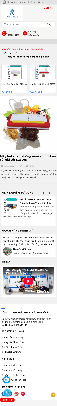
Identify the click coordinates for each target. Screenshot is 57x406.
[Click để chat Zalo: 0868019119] (6, 379)
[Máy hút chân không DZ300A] (14, 72)
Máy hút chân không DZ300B (42, 84)
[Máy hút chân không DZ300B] (43, 72)
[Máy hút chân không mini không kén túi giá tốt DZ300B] (28, 124)
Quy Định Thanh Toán (11, 347)
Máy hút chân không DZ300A (14, 84)
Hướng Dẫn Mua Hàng (12, 337)
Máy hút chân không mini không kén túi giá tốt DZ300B (28, 158)
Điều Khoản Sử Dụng (11, 351)
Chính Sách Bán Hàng (11, 370)
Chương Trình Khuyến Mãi (13, 375)
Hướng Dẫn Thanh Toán (13, 342)
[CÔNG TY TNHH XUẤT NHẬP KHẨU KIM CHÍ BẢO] (12, 12)
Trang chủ (12, 53)
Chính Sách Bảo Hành (11, 365)
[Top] (53, 394)
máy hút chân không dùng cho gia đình (28, 56)
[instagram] (24, 393)
